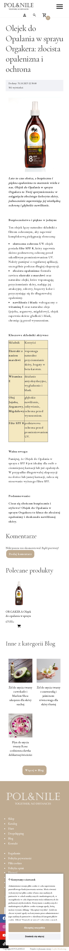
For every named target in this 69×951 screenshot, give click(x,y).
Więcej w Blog (34, 770)
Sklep (11, 819)
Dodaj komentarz (20, 554)
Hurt (11, 828)
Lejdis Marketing (59, 948)
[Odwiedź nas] (4, 918)
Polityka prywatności (19, 858)
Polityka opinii (16, 868)
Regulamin (14, 853)
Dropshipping (16, 833)
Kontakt (13, 843)
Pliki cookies (15, 863)
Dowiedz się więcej (34, 936)
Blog (10, 838)
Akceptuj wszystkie (34, 927)
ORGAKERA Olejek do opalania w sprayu (18, 614)
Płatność (13, 872)
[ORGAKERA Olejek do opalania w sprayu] (19, 606)
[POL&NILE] (18, 6)
